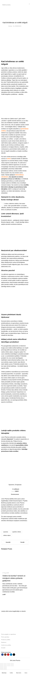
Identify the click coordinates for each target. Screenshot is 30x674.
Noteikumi (3, 642)
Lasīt (4, 594)
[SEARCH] (29, 4)
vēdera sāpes (7, 535)
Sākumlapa (4, 13)
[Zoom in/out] (12, 664)
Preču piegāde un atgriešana (8, 634)
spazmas (5, 531)
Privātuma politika (5, 639)
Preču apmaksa (5, 637)
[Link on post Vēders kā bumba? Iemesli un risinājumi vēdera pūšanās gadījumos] (15, 561)
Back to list (15, 542)
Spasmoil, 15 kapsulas (15, 484)
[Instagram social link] (5, 654)
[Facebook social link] (2, 654)
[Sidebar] (2, 204)
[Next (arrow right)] (5, 668)
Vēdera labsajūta (14, 13)
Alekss (10, 26)
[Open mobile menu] (1, 1)
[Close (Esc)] (1, 664)
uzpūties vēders (16, 531)
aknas (9, 158)
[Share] (5, 664)
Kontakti (3, 647)
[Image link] (13, 608)
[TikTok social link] (14, 654)
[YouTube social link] (8, 654)
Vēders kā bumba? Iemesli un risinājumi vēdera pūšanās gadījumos (13, 578)
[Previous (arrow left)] (1, 668)
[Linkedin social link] (11, 654)
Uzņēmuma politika (6, 645)
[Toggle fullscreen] (8, 664)
